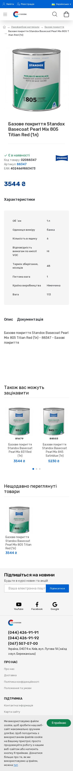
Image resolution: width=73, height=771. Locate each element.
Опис (8, 319)
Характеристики (19, 199)
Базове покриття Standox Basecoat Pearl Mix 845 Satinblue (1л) (54, 450)
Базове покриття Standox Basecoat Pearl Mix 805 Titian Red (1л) (18, 542)
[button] (33, 469)
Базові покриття (54, 26)
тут (16, 765)
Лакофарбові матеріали (25, 26)
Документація (30, 319)
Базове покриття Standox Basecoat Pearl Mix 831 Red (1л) (20, 450)
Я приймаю (59, 723)
